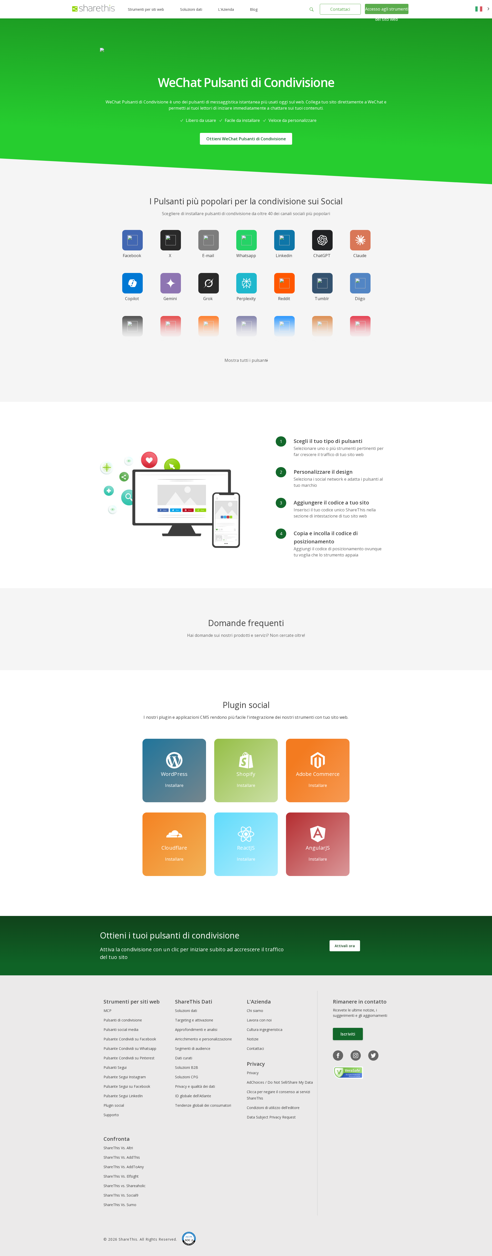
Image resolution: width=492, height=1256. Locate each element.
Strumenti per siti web (146, 9)
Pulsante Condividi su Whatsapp (130, 1048)
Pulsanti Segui (115, 1067)
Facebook (132, 255)
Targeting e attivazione (194, 1020)
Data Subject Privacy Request (271, 1117)
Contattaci (340, 9)
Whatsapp (246, 255)
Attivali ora (345, 945)
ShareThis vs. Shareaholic (125, 1185)
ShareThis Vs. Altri (118, 1147)
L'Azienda (226, 9)
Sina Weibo (360, 345)
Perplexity (246, 298)
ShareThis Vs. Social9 (121, 1195)
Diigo (360, 298)
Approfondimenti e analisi (196, 1029)
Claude (359, 255)
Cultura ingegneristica (264, 1029)
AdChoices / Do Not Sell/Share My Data (280, 1082)
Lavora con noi (259, 1020)
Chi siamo (255, 1010)
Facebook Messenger (285, 345)
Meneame (208, 341)
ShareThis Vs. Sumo (120, 1204)
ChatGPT (322, 255)
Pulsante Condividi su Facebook (130, 1039)
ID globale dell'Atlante (193, 1095)
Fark (246, 341)
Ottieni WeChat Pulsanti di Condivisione (246, 139)
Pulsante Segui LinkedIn (124, 1095)
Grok (208, 298)
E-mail (208, 255)
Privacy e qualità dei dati (195, 1086)
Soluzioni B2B (186, 1067)
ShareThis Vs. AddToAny (124, 1166)
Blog (254, 9)
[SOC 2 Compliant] (189, 1239)
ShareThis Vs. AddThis (122, 1157)
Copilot (132, 298)
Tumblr (322, 298)
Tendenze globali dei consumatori (203, 1105)
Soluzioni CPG (186, 1076)
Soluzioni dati (191, 9)
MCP (107, 1010)
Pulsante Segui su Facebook (127, 1086)
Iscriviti (348, 1034)
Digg (132, 341)
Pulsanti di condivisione (123, 1020)
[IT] (482, 9)
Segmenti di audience (192, 1048)
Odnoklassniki (325, 341)
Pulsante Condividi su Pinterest (129, 1058)
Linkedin (284, 255)
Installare (174, 785)
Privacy (253, 1072)
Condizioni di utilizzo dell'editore (273, 1107)
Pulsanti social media (121, 1029)
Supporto (111, 1114)
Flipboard (170, 341)
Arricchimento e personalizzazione (203, 1039)
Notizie (253, 1039)
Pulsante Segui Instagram (125, 1076)
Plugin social (114, 1105)
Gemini (170, 298)
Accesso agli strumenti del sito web (386, 14)
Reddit (284, 298)
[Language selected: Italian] (482, 9)
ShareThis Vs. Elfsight (121, 1176)
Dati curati (183, 1058)
